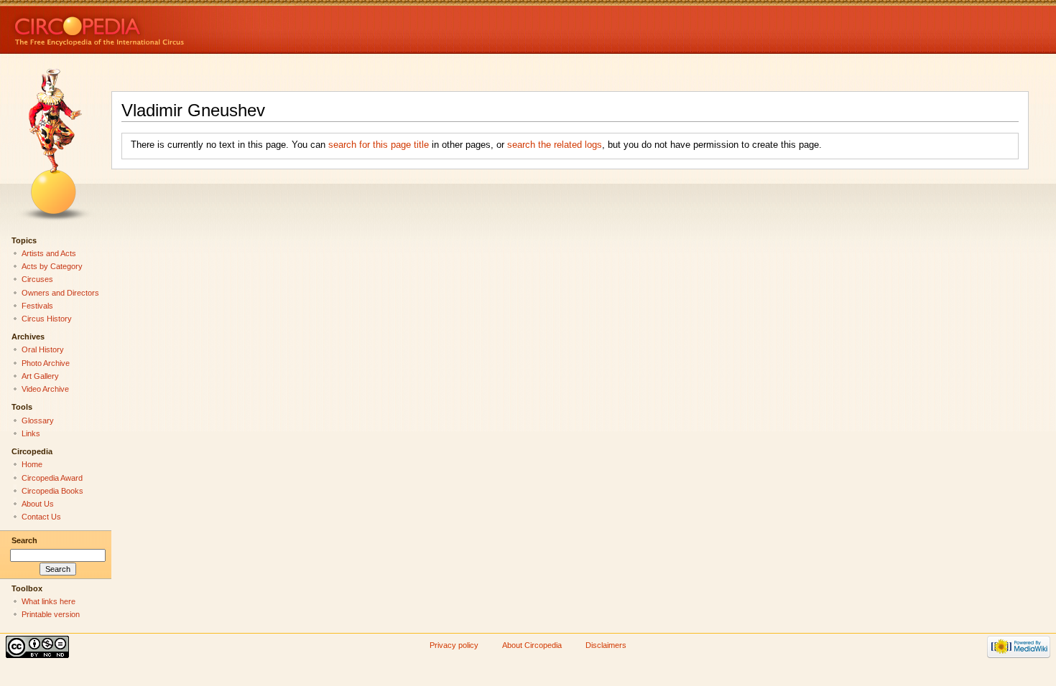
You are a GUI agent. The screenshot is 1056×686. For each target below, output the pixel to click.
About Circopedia (532, 645)
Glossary (38, 420)
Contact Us (41, 516)
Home (32, 464)
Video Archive (45, 389)
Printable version (51, 614)
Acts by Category (52, 266)
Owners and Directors (60, 292)
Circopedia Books (52, 491)
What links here (48, 601)
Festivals (37, 305)
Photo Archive (46, 363)
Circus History (47, 318)
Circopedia (147, 27)
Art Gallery (40, 376)
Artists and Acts (49, 253)
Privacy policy (454, 645)
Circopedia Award (52, 478)
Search (24, 540)
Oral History (43, 349)
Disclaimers (605, 645)
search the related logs (554, 145)
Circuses (37, 279)
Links (31, 433)
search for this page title (378, 145)
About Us (38, 503)
